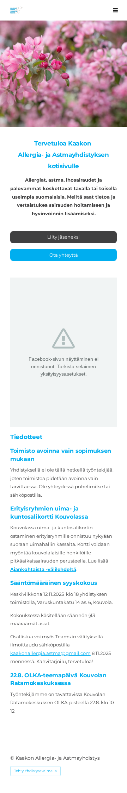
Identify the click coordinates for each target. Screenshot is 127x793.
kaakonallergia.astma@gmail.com (50, 653)
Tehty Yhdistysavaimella (35, 771)
